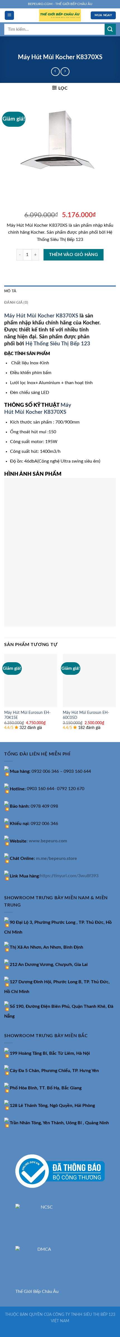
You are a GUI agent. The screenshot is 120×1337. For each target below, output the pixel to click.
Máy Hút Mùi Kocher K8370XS (41, 316)
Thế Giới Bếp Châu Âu (37, 1291)
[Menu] (9, 15)
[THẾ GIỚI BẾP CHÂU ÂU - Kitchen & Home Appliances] (60, 15)
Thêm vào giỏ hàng (73, 255)
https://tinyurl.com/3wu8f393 (69, 876)
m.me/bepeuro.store (56, 858)
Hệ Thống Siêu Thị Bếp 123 (57, 343)
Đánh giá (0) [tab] (16, 302)
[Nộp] (110, 29)
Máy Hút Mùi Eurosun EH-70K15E (27, 715)
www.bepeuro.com (48, 841)
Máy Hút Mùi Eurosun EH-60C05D (86, 715)
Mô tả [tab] (10, 291)
